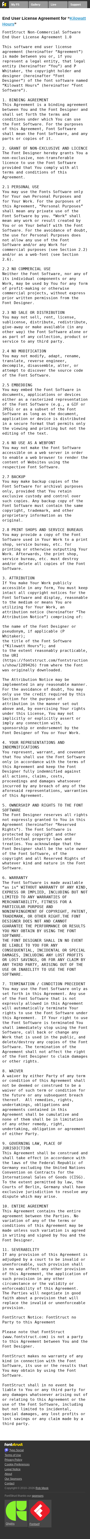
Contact (9, 1483)
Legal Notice (13, 1469)
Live (53, 4)
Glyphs (10, 1523)
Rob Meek (42, 1488)
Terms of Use (13, 1455)
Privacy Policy (13, 1459)
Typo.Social (16, 1450)
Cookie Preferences (17, 1464)
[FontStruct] (4, 5)
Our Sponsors (13, 1478)
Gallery (35, 4)
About (8, 1474)
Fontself (34, 1524)
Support (75, 4)
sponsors (37, 1495)
